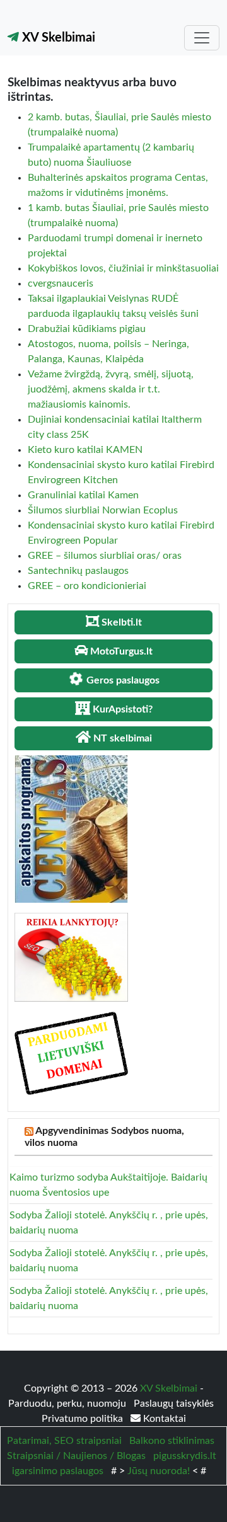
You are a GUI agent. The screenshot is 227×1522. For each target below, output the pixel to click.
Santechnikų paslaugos (78, 571)
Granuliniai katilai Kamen (83, 495)
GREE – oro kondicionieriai (87, 586)
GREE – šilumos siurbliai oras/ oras (105, 556)
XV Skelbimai (57, 37)
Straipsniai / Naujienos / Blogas (76, 1456)
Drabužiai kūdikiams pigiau (87, 329)
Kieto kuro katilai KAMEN (85, 450)
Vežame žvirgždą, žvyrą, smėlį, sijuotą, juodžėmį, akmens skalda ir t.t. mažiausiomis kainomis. (111, 389)
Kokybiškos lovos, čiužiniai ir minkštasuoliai (123, 268)
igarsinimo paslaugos (57, 1471)
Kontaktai (163, 1419)
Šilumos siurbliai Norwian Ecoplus (103, 510)
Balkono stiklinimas (171, 1441)
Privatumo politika (83, 1419)
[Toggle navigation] (201, 37)
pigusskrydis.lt (184, 1456)
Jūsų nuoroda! (158, 1471)
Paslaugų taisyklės (174, 1404)
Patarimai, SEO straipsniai (64, 1441)
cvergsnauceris (60, 283)
